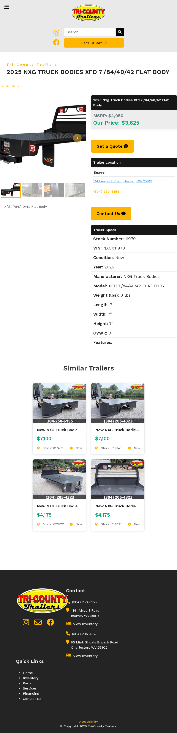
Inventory (30, 678)
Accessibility (88, 721)
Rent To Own (92, 43)
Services (30, 688)
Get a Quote (110, 146)
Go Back (13, 86)
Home (28, 673)
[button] (77, 138)
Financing (31, 693)
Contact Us (108, 213)
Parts (27, 683)
